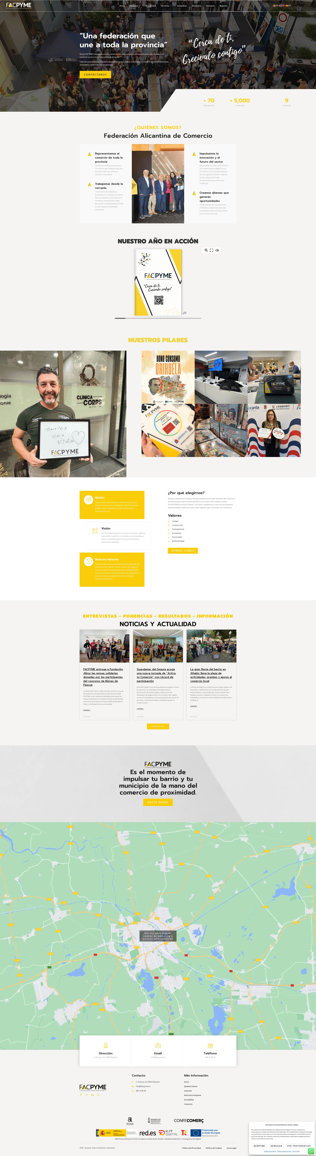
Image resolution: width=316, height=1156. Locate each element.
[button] (158, 726)
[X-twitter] (87, 1095)
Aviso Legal (295, 1151)
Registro (224, 6)
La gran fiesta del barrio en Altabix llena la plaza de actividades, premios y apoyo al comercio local (211, 675)
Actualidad (151, 6)
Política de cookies (270, 1151)
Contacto (210, 6)
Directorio (196, 6)
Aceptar (259, 1146)
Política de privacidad (284, 1151)
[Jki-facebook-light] (81, 1095)
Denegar (276, 1146)
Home (122, 6)
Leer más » (86, 710)
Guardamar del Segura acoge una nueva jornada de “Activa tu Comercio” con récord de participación (156, 675)
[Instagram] (98, 1095)
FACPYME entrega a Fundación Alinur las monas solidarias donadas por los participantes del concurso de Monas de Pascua (103, 677)
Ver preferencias (299, 1146)
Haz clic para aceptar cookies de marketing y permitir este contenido (158, 936)
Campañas (182, 6)
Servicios (165, 6)
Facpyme (134, 6)
